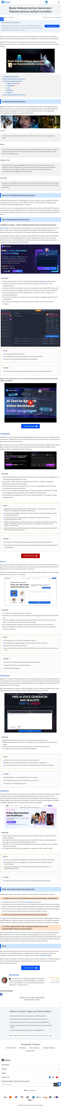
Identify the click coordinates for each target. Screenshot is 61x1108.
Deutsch (42, 281)
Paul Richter (58, 17)
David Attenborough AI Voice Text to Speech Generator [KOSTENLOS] (29, 1022)
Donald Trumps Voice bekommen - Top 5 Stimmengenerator (27, 1030)
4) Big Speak (5, 675)
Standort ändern (30, 1051)
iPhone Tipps (22, 1048)
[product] (6, 2)
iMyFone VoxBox (46, 955)
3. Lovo (8, 88)
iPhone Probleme (11, 1048)
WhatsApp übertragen (48, 1048)
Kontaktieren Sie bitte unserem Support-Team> (39, 1035)
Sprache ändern (30, 1090)
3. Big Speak (9, 90)
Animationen (28, 902)
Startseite (4, 17)
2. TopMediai (9, 86)
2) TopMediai (5, 434)
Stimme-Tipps (11, 17)
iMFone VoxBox (4, 228)
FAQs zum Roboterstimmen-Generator (14, 95)
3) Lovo (3, 561)
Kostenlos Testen (52, 26)
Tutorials (3, 1069)
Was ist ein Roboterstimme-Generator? (14, 79)
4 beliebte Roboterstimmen (11, 77)
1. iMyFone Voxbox (11, 83)
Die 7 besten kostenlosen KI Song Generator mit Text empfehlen (28, 1016)
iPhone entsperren (34, 1048)
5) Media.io (4, 791)
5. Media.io (9, 92)
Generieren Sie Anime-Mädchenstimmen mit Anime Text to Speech (29, 1019)
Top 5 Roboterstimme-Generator (12, 81)
